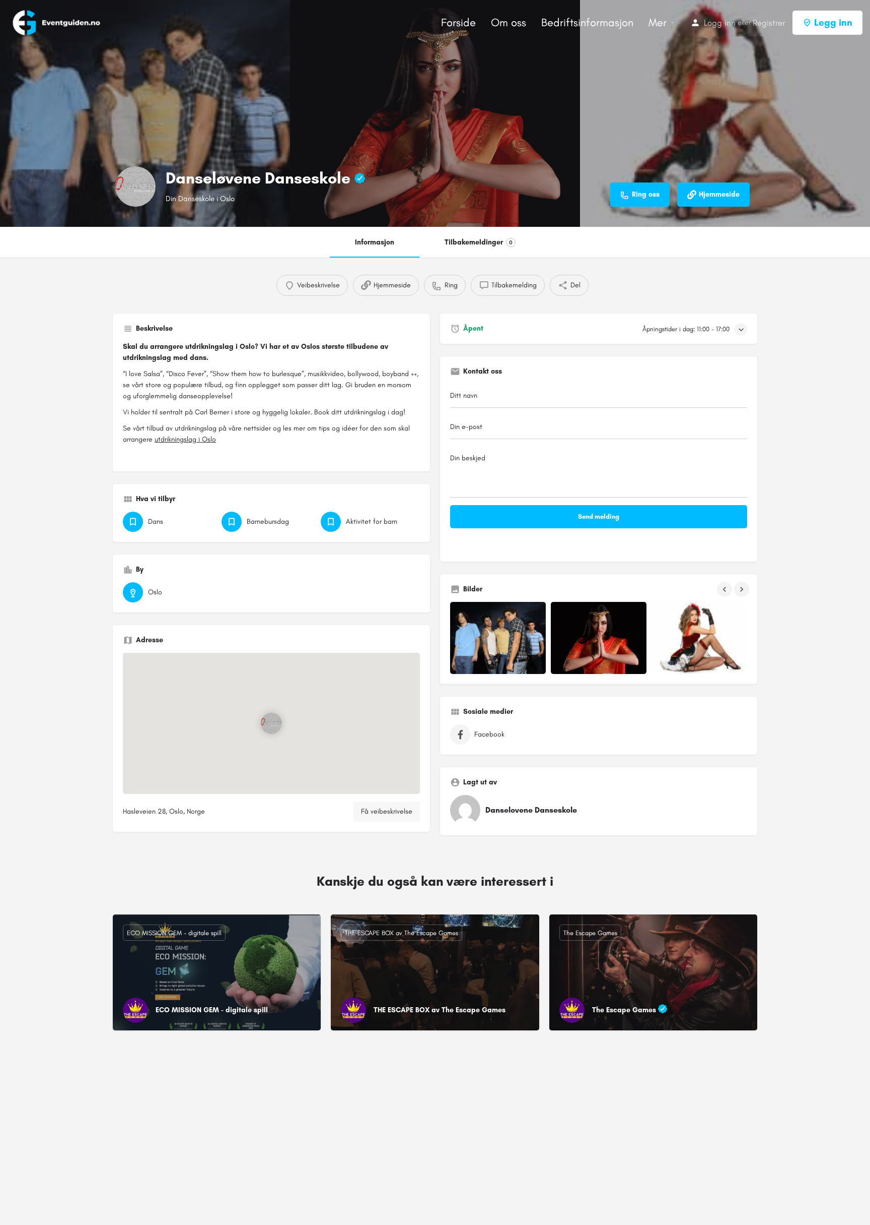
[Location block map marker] (271, 723)
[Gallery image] (498, 638)
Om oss (508, 22)
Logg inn (720, 23)
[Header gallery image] (145, 113)
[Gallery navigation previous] (725, 589)
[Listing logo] (135, 186)
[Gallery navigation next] (742, 589)
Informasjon (374, 242)
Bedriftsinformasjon (587, 22)
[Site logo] (57, 22)
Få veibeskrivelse (386, 811)
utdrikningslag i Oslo (185, 439)
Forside (458, 22)
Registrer (769, 23)
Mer (657, 22)
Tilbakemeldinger (479, 242)
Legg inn (833, 22)
